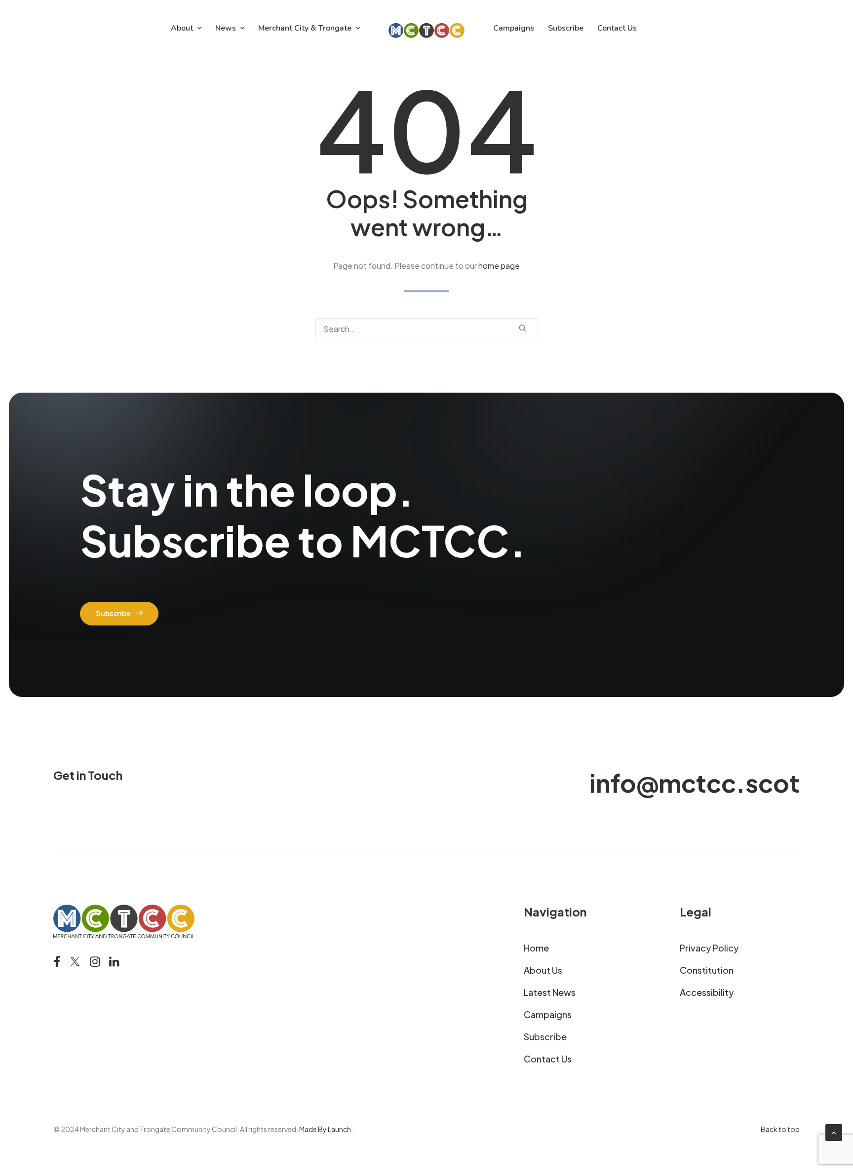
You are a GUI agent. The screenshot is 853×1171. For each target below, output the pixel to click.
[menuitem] (186, 28)
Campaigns (513, 28)
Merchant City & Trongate (304, 28)
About (182, 28)
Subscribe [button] (113, 614)
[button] (523, 328)
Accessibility (707, 992)
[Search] (426, 328)
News (225, 28)
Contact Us (617, 28)
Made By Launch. (326, 1129)
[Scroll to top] (833, 1131)
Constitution (707, 970)
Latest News (550, 992)
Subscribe (565, 28)
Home (536, 947)
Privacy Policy (709, 947)
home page (499, 265)
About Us (543, 970)
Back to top (780, 1129)
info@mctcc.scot (694, 782)
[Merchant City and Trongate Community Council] (427, 28)
